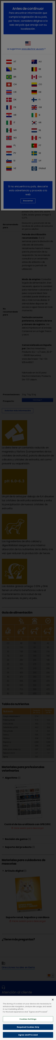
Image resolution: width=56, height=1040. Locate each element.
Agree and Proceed (28, 1035)
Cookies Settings (27, 1019)
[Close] (53, 1000)
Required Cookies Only (28, 1027)
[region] (28, 1018)
